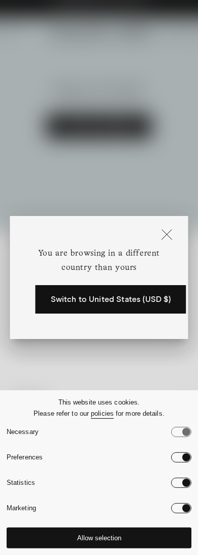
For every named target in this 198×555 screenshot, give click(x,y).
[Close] (167, 235)
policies (102, 413)
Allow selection (99, 538)
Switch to (111, 299)
